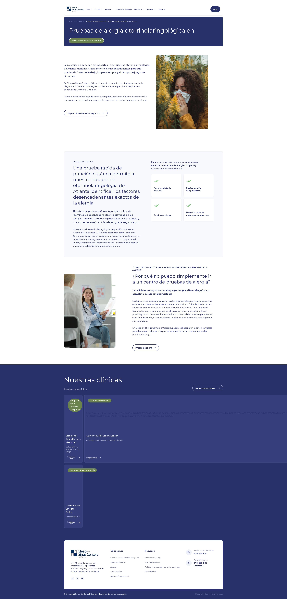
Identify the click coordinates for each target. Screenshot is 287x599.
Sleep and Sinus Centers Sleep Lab (124, 558)
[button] (89, 9)
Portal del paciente (152, 562)
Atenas (113, 567)
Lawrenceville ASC (117, 562)
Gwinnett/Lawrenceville (120, 576)
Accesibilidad (150, 572)
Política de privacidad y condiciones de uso (162, 567)
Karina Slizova (217, 594)
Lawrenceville (116, 572)
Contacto (161, 9)
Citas (215, 9)
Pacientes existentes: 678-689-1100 (86, 41)
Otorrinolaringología (124, 9)
